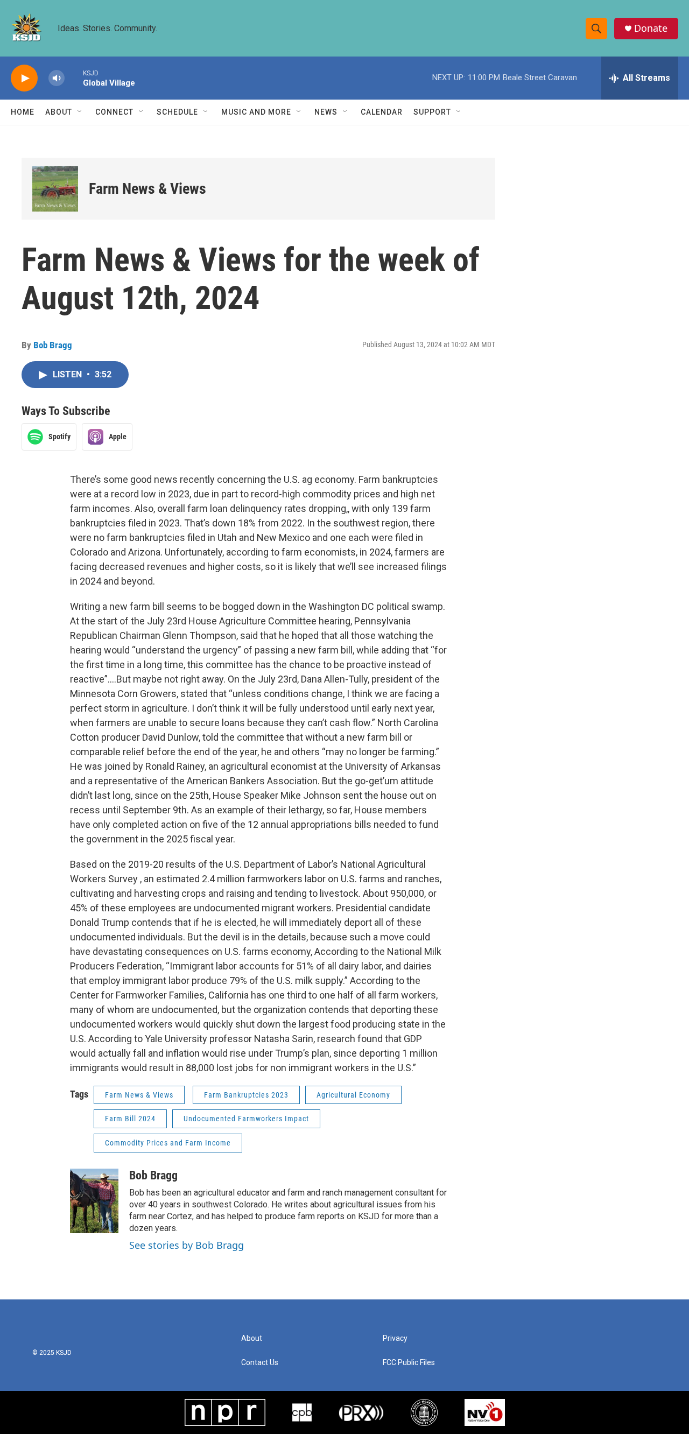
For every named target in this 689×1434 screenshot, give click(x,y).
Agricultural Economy (353, 1095)
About (58, 112)
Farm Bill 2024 (130, 1118)
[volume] (56, 78)
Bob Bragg (52, 345)
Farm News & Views (147, 189)
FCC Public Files (409, 1363)
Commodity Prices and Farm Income (168, 1142)
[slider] (73, 77)
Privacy (395, 1338)
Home (22, 112)
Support (432, 112)
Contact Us (259, 1363)
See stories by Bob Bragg (186, 1245)
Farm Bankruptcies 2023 (246, 1095)
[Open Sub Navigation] (80, 112)
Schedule (177, 112)
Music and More (256, 112)
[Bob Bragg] (94, 1201)
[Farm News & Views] (55, 189)
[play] (24, 78)
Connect (114, 112)
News (326, 112)
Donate (650, 28)
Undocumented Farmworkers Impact (246, 1118)
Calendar (382, 112)
